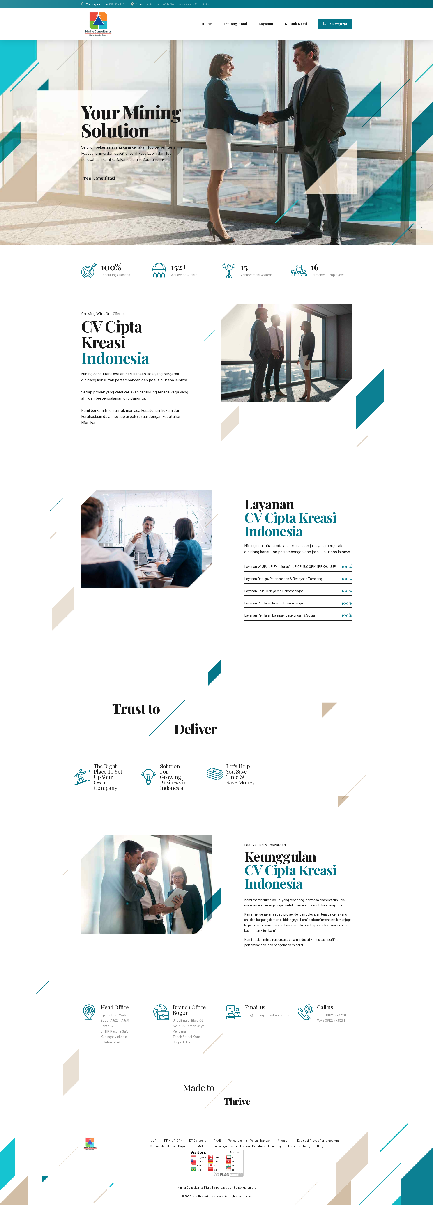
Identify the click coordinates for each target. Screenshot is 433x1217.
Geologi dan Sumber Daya (167, 1146)
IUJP (153, 1140)
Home (206, 23)
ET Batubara (198, 1140)
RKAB (217, 1140)
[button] (411, 229)
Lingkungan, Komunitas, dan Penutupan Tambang (247, 1146)
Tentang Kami (235, 23)
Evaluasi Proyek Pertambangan (318, 1140)
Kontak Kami (296, 23)
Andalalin (284, 1140)
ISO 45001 (199, 1146)
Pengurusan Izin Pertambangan (249, 1140)
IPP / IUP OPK (173, 1140)
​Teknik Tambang (299, 1146)
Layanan (265, 23)
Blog (320, 1146)
